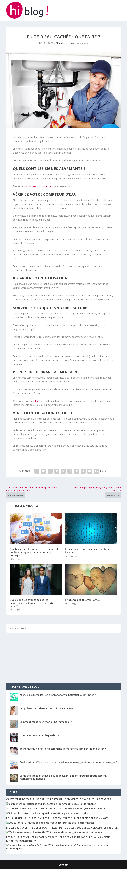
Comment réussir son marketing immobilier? (46, 721)
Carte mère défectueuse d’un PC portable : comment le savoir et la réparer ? (58, 799)
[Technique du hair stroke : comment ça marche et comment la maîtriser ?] (14, 751)
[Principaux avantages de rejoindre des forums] (91, 528)
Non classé (62, 43)
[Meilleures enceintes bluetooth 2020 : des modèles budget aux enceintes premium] (55, 832)
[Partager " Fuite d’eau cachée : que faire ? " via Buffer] (76, 471)
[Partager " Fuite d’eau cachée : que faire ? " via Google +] (50, 471)
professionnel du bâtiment (40, 186)
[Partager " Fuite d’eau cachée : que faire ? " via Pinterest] (63, 471)
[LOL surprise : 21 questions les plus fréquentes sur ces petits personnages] (50, 822)
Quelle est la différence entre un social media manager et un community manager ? (34, 552)
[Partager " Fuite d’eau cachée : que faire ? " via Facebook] (37, 471)
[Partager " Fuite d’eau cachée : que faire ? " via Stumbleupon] (83, 471)
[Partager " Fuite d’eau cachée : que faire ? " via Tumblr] (56, 471)
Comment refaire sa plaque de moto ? (42, 735)
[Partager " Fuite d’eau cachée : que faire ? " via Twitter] (43, 471)
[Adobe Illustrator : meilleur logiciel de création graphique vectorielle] (47, 813)
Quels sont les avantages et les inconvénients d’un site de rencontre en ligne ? (34, 602)
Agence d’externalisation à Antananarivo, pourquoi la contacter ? (58, 694)
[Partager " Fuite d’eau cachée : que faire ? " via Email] (89, 471)
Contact (63, 864)
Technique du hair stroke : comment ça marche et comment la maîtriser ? (63, 748)
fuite (37, 401)
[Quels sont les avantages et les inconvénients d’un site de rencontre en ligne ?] (36, 579)
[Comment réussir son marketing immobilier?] (14, 724)
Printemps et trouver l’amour (83, 599)
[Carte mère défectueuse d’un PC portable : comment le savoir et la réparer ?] (51, 803)
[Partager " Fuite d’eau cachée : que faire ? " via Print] (96, 471)
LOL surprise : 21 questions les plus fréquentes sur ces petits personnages (57, 818)
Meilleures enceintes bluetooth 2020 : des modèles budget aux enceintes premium (62, 827)
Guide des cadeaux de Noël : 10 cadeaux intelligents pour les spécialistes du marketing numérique (63, 777)
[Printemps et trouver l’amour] (91, 579)
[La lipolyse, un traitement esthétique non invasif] (14, 710)
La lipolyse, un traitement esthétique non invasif (48, 708)
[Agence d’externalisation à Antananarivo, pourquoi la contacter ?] (14, 697)
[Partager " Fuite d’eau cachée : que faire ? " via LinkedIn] (70, 471)
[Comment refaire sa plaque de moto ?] (14, 737)
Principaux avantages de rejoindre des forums (88, 550)
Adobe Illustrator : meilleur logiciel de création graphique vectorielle (55, 808)
